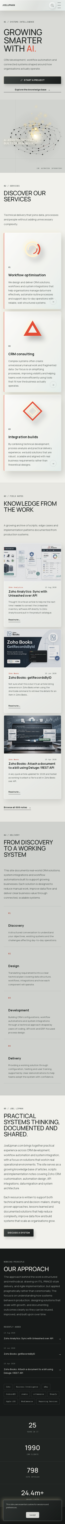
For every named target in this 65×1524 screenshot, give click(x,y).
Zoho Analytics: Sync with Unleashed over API (27, 593)
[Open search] (52, 5)
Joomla (24, 1394)
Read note (14, 619)
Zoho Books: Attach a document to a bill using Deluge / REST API (31, 766)
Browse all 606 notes (17, 807)
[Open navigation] (59, 5)
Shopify (53, 1394)
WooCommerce (27, 1401)
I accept (32, 1515)
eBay (46, 1387)
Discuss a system (19, 1232)
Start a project (34, 80)
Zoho (8, 1387)
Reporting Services (48, 1401)
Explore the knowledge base (32, 89)
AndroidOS (10, 1394)
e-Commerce (38, 1394)
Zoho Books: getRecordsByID (29, 678)
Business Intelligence (27, 1387)
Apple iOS (10, 1401)
